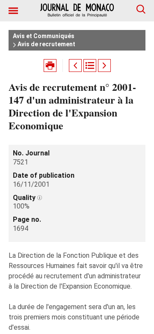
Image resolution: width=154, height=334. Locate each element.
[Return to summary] (89, 65)
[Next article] (104, 65)
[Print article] (50, 65)
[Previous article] (75, 65)
